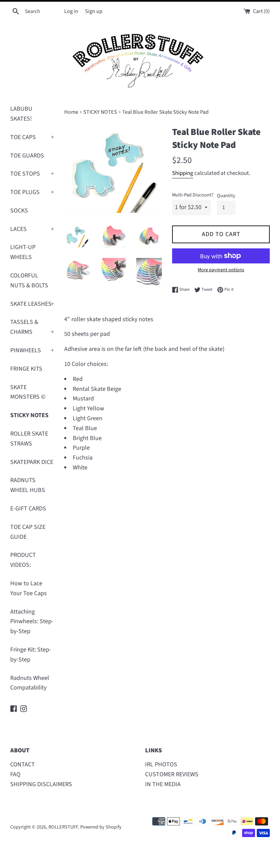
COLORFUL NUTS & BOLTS (29, 280)
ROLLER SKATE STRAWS (29, 438)
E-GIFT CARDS (28, 508)
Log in (71, 11)
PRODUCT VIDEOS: (23, 560)
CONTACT (22, 764)
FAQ (15, 774)
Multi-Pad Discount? (192, 195)
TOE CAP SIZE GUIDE (27, 532)
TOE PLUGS (32, 192)
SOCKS (19, 210)
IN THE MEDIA (163, 784)
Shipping (182, 173)
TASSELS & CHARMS (32, 327)
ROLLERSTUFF (63, 827)
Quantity (226, 195)
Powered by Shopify (101, 827)
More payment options (221, 269)
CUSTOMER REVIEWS (171, 774)
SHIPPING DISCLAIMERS (41, 784)
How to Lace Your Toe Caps (28, 588)
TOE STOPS (32, 173)
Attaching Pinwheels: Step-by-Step (32, 621)
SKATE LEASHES (32, 304)
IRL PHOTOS (161, 764)
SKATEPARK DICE (31, 462)
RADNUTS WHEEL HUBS (27, 485)
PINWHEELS (32, 350)
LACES (32, 229)
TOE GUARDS (27, 155)
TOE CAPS (32, 137)
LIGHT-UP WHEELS (23, 252)
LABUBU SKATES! (21, 114)
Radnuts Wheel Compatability (29, 683)
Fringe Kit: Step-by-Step (30, 654)
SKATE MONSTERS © (27, 392)
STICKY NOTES (29, 415)
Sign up (93, 11)
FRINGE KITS (26, 369)
